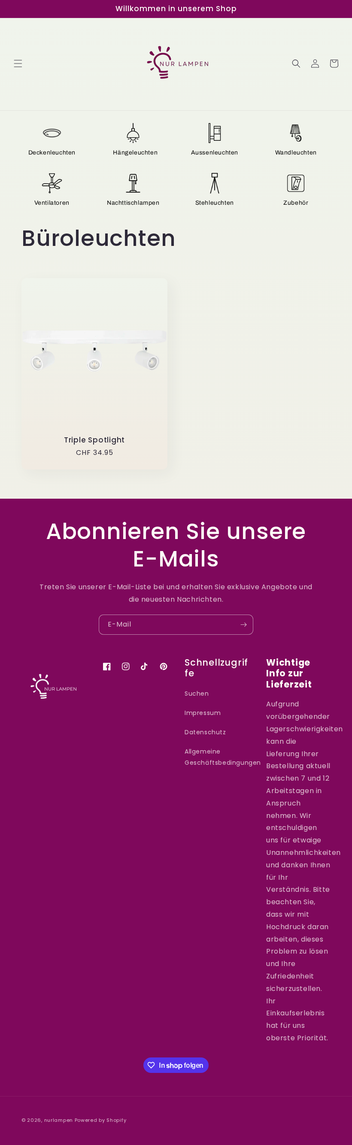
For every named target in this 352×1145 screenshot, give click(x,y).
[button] (18, 63)
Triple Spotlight (94, 440)
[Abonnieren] (243, 625)
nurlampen (58, 1120)
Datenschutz (205, 732)
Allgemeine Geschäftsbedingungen (223, 756)
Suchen (197, 693)
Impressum (203, 713)
